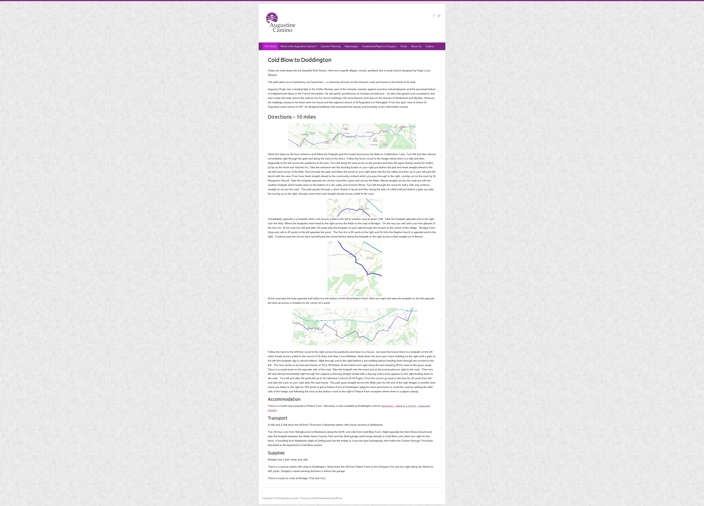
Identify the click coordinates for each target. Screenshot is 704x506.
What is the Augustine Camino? (298, 46)
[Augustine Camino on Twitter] (439, 16)
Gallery (430, 46)
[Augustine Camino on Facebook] (433, 16)
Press (403, 46)
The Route (270, 46)
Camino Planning (331, 46)
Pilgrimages (351, 46)
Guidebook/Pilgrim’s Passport (379, 46)
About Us (416, 46)
